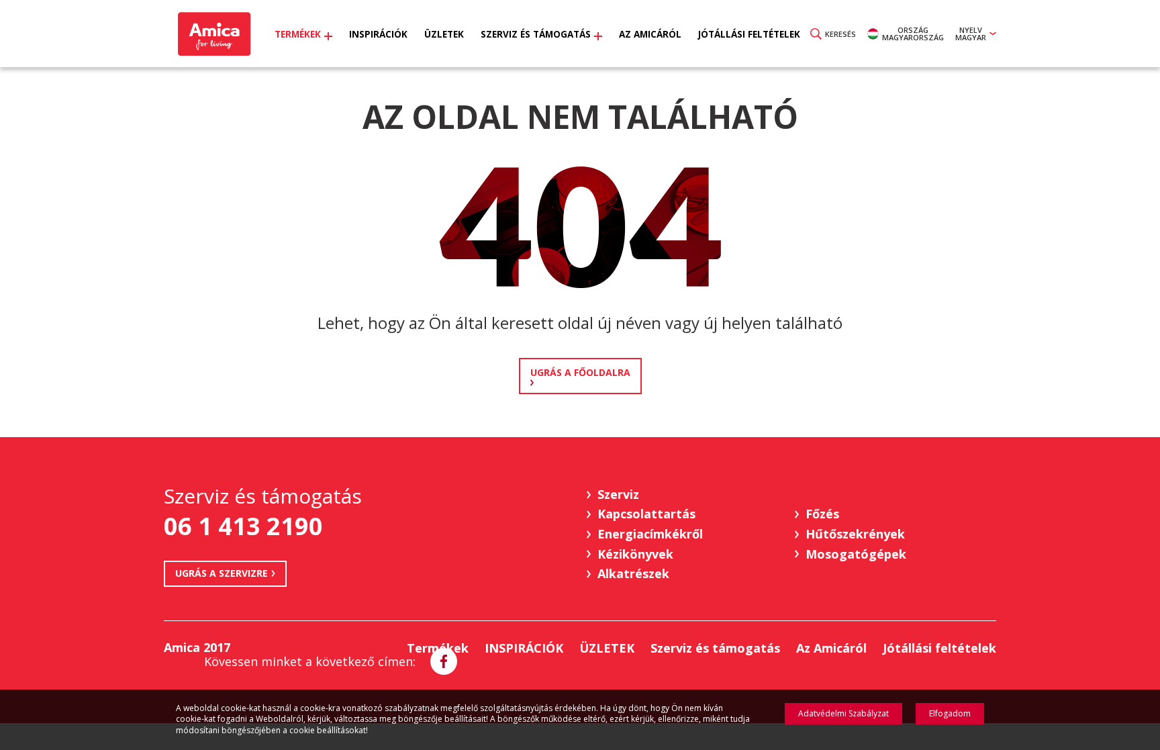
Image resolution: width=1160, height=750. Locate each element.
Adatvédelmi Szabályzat (843, 713)
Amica (212, 34)
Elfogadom (950, 713)
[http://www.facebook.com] (443, 661)
